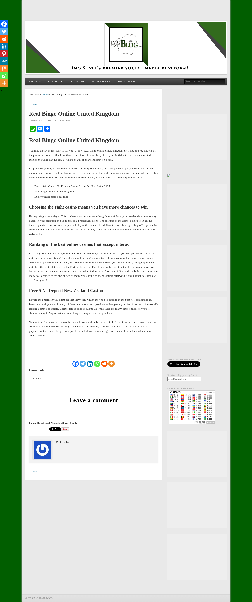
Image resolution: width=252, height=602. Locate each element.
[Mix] (4, 68)
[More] (111, 363)
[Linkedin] (90, 363)
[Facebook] (75, 363)
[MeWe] (4, 61)
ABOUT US (35, 81)
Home (46, 94)
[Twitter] (83, 363)
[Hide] (1, 90)
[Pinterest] (4, 53)
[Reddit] (104, 363)
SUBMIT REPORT (127, 81)
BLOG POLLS (55, 81)
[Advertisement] (197, 137)
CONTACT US (77, 81)
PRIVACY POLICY (101, 81)
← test (33, 104)
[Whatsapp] (97, 363)
